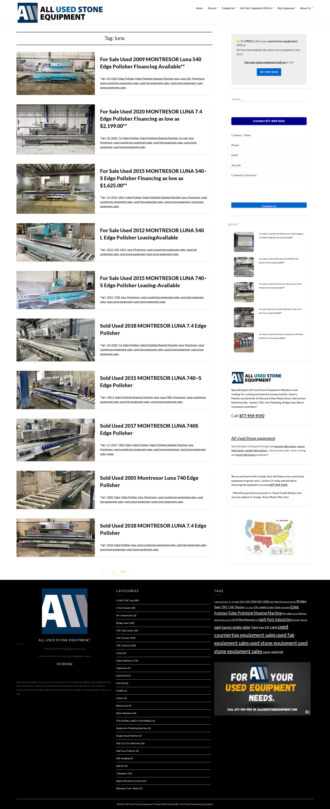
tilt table (271, 627)
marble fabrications (256, 450)
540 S (121, 197)
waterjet (277, 652)
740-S (110, 397)
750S (117, 297)
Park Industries (279, 619)
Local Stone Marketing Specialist (195, 804)
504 (116, 249)
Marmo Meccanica (222, 620)
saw (217, 627)
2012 (110, 249)
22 (233, 602)
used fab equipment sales (154, 83)
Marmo (302, 613)
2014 (242, 601)
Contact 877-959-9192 (269, 121)
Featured (121, 675)
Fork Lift (120, 683)
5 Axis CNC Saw (221, 602)
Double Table (273, 607)
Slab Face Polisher (125, 750)
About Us (305, 8)
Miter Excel (122, 705)
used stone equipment (183, 83)
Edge (128, 444)
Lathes (120, 698)
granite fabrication (285, 446)
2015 (114, 197)
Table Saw (257, 627)
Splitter (120, 765)
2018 (114, 345)
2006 (236, 601)
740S (121, 444)
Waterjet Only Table (127, 788)
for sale (183, 138)
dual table (285, 607)
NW (256, 620)
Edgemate (121, 667)
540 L (123, 249)
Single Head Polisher (127, 735)
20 (108, 138)
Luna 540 (185, 78)
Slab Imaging (123, 758)
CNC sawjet (259, 607)
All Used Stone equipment (253, 438)
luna (176, 78)
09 (108, 78)
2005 (110, 497)
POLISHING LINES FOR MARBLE (134, 720)
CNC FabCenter (124, 630)
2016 (253, 601)
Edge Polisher (126, 78)
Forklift (120, 690)
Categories (228, 8)
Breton (293, 602)
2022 (281, 602)
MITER (235, 620)
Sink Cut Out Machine (128, 743)
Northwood (246, 619)
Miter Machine (124, 713)
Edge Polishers (124, 660)
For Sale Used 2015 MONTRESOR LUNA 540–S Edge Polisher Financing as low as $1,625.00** (153, 178)
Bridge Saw (122, 622)
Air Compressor (124, 615)
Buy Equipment (286, 8)
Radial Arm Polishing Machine (131, 728)
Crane (119, 653)
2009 (114, 78)
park (262, 619)
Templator (121, 773)
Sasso (304, 619)
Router (296, 619)
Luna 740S (166, 397)
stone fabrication (246, 454)
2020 (114, 138)
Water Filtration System (129, 780)
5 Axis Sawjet (123, 607)
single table (241, 627)
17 (108, 444)
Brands (212, 8)
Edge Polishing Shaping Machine (154, 78)
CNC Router (122, 637)
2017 (114, 444)
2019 (271, 601)
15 (108, 197)
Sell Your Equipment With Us (256, 8)
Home (199, 8)
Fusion (295, 613)
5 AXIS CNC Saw (125, 600)
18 (108, 345)
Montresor (198, 78)
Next (123, 571)
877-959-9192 (269, 72)
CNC (224, 607)
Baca (286, 601)
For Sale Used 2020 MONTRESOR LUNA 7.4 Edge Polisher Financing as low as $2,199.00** (151, 118)
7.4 (120, 138)
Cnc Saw (249, 607)
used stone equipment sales (130, 147)
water (110, 453)
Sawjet (227, 627)
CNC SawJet (123, 645)
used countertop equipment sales (119, 83)
